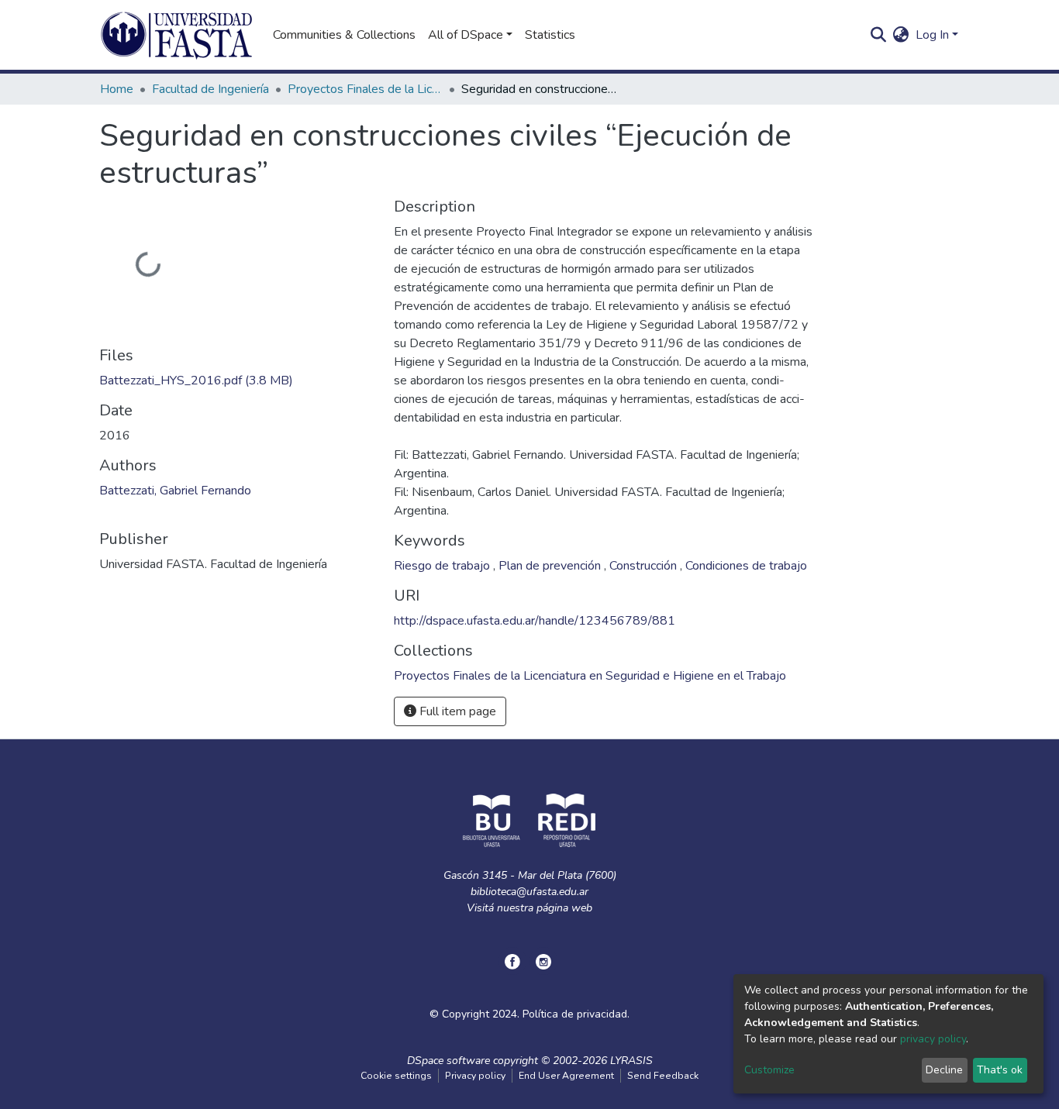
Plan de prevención (551, 565)
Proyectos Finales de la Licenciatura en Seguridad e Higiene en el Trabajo (365, 89)
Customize (769, 1070)
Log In (932, 34)
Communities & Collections (344, 34)
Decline (944, 1070)
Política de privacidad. (576, 1014)
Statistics (550, 34)
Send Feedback (663, 1075)
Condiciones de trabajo (746, 565)
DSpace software (448, 1060)
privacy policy (933, 1039)
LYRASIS (631, 1060)
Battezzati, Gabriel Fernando (175, 490)
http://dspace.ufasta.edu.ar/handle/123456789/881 (534, 620)
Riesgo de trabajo (443, 565)
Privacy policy (475, 1075)
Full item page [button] (456, 711)
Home (116, 89)
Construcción (644, 565)
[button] (901, 35)
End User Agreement (566, 1075)
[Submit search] (878, 35)
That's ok (1000, 1070)
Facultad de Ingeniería (210, 89)
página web (564, 908)
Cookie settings (396, 1075)
